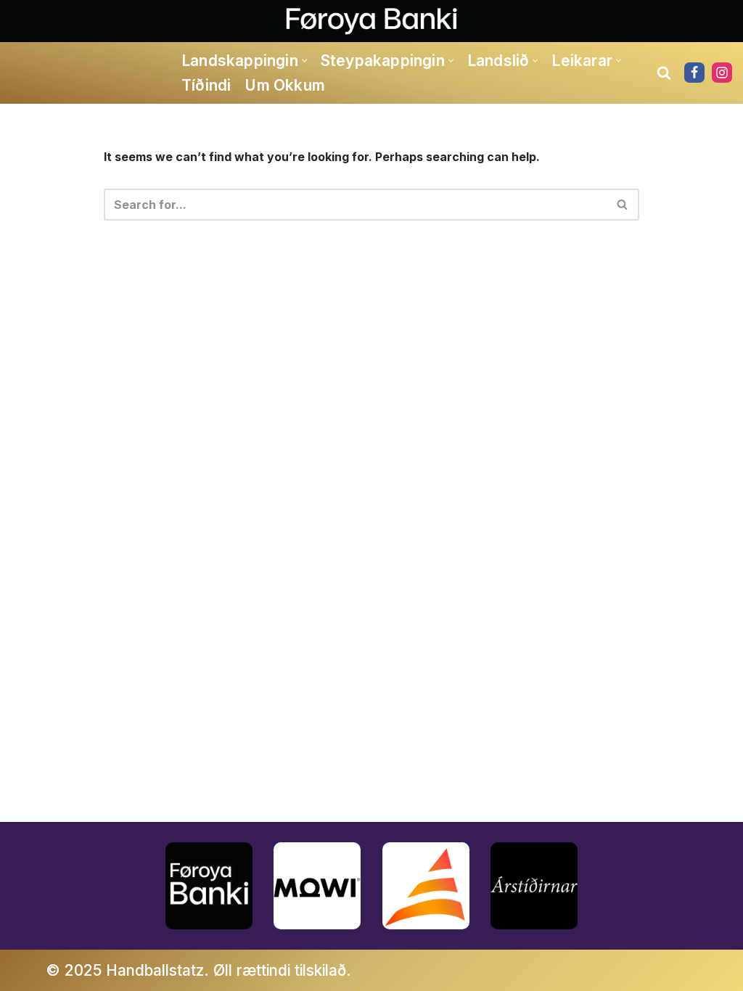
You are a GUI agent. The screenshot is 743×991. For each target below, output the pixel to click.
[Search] (664, 72)
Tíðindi (206, 85)
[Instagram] (722, 72)
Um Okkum (285, 85)
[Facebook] (694, 72)
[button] (304, 60)
